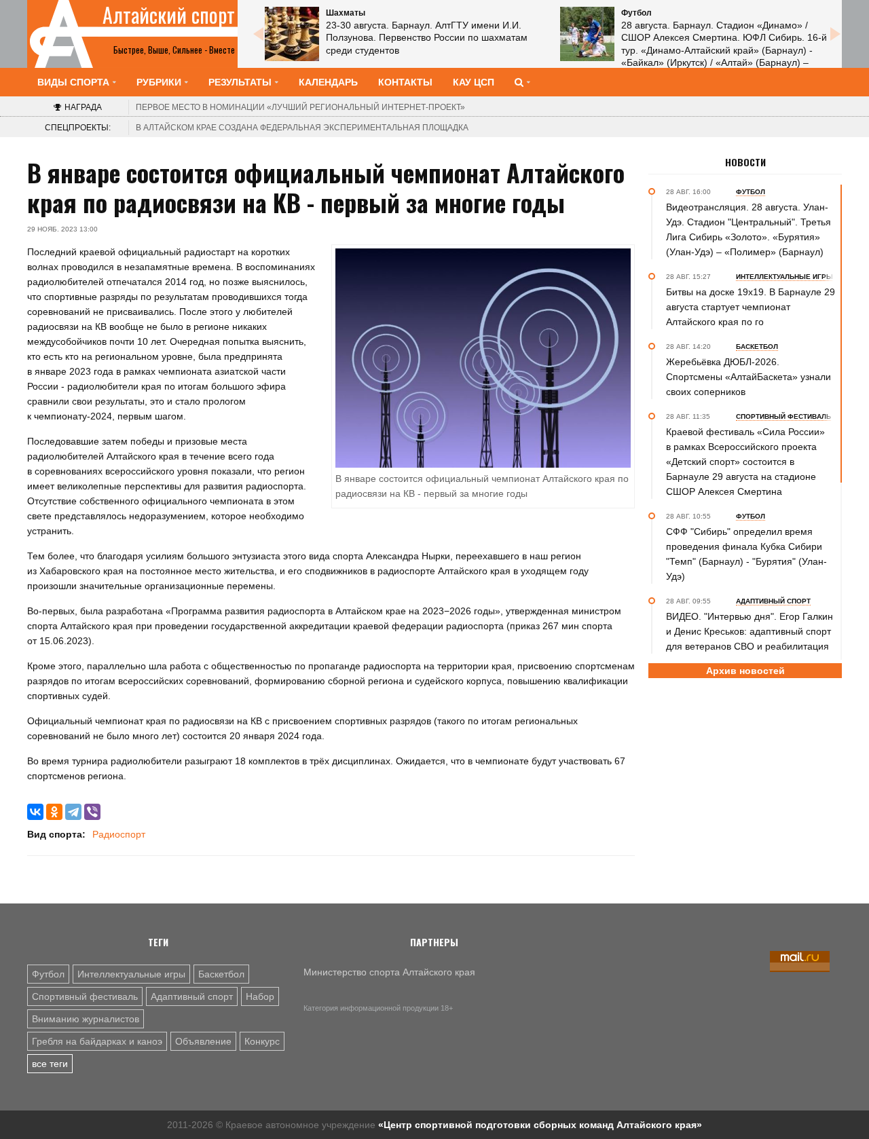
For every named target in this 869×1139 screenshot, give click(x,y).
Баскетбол (221, 974)
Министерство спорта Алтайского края (389, 972)
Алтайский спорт (169, 15)
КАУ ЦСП (473, 82)
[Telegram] (73, 812)
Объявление (203, 1041)
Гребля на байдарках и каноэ (97, 1041)
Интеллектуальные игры (131, 974)
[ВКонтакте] (35, 812)
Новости (745, 162)
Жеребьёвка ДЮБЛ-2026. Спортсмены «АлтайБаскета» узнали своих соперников (748, 376)
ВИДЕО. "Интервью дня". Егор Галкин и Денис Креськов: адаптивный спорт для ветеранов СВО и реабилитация (749, 631)
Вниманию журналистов (85, 1018)
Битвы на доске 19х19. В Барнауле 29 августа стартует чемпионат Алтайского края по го (750, 306)
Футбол (48, 974)
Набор (260, 996)
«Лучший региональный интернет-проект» (300, 107)
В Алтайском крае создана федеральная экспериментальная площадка (302, 127)
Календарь (328, 82)
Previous (258, 34)
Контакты (405, 82)
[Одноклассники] (54, 812)
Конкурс (262, 1041)
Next (835, 34)
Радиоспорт (118, 834)
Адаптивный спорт (192, 996)
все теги (50, 1063)
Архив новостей (745, 670)
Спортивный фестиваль (85, 996)
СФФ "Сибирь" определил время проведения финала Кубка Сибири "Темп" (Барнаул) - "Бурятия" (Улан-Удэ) (746, 554)
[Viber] (92, 812)
